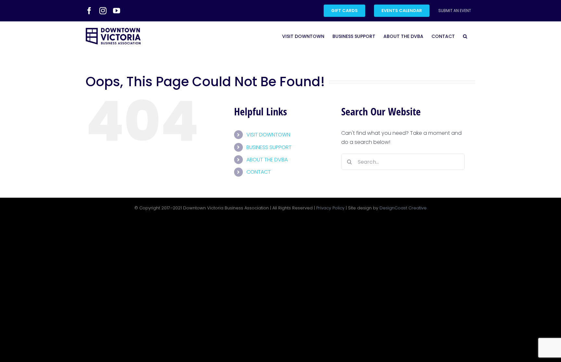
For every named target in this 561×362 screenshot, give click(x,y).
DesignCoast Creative (403, 208)
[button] (465, 36)
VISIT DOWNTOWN (268, 134)
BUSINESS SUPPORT (269, 147)
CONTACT (258, 172)
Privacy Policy (330, 208)
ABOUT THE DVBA (267, 159)
